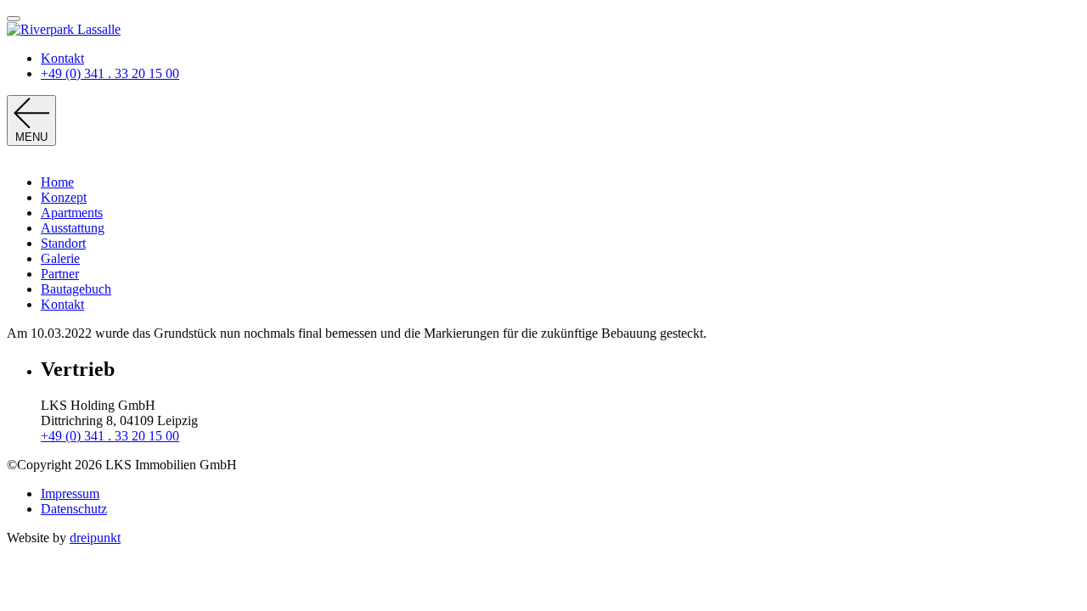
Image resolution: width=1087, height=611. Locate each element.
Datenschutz (74, 509)
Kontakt (62, 58)
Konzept (64, 197)
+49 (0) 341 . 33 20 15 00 (110, 73)
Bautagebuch (76, 289)
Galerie (60, 258)
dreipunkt (95, 537)
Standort (63, 243)
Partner (60, 273)
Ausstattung (72, 228)
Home (57, 182)
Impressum (70, 493)
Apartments (72, 212)
